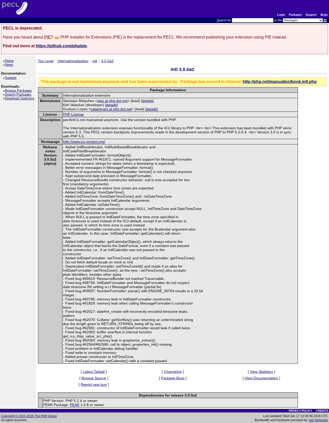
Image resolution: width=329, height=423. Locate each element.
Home (10, 61)
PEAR (74, 405)
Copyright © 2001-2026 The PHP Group (29, 416)
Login (281, 14)
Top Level (45, 61)
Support (311, 14)
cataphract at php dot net (111, 109)
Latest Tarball (94, 372)
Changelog (173, 372)
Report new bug (94, 384)
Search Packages (19, 94)
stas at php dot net (112, 101)
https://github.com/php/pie (61, 46)
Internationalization (73, 61)
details (147, 101)
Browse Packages (19, 91)
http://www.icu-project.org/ (84, 142)
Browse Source (93, 378)
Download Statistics (20, 98)
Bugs (324, 14)
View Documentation (261, 378)
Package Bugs (173, 378)
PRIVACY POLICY (300, 410)
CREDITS (322, 410)
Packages (295, 14)
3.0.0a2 (107, 61)
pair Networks (318, 420)
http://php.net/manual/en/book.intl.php (280, 81)
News (9, 65)
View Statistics (261, 372)
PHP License (73, 114)
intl (95, 61)
